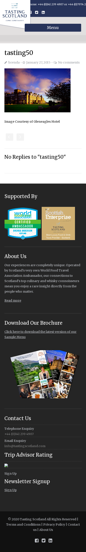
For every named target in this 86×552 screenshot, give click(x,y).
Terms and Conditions (23, 524)
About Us (46, 530)
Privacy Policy (54, 524)
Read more (12, 300)
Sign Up (10, 473)
